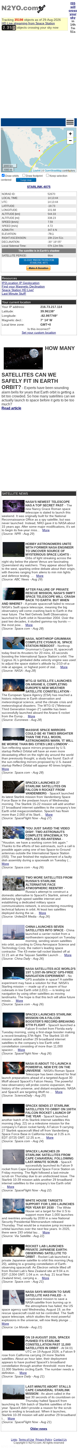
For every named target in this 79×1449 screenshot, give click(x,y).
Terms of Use (26, 1439)
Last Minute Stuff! (14, 293)
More (46, 530)
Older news (38, 1428)
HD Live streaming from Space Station (28, 23)
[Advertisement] (39, 76)
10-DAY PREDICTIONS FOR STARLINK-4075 (39, 261)
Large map (26, 180)
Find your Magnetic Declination (23, 286)
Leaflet (36, 170)
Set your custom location (39, 332)
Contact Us (60, 1439)
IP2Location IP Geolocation (21, 283)
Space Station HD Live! (18, 290)
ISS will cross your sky (73, 10)
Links (14, 1439)
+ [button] (70, 133)
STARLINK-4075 (38, 187)
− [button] (70, 140)
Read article (11, 408)
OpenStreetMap (53, 170)
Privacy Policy (44, 1439)
